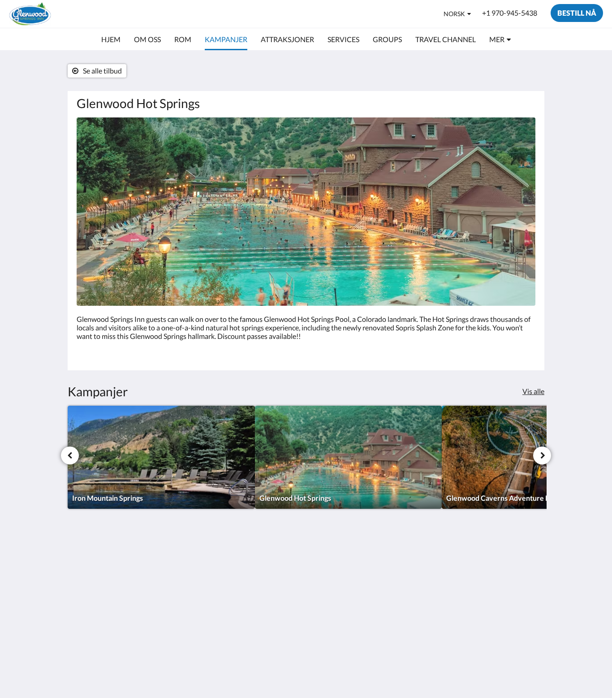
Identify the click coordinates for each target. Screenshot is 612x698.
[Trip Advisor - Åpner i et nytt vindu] (477, 562)
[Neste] (542, 455)
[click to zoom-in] (306, 211)
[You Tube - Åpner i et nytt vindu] (526, 562)
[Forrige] (70, 455)
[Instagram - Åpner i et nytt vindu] (452, 562)
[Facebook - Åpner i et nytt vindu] (428, 562)
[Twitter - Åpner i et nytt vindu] (502, 562)
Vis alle (533, 391)
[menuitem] (111, 39)
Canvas (524, 625)
